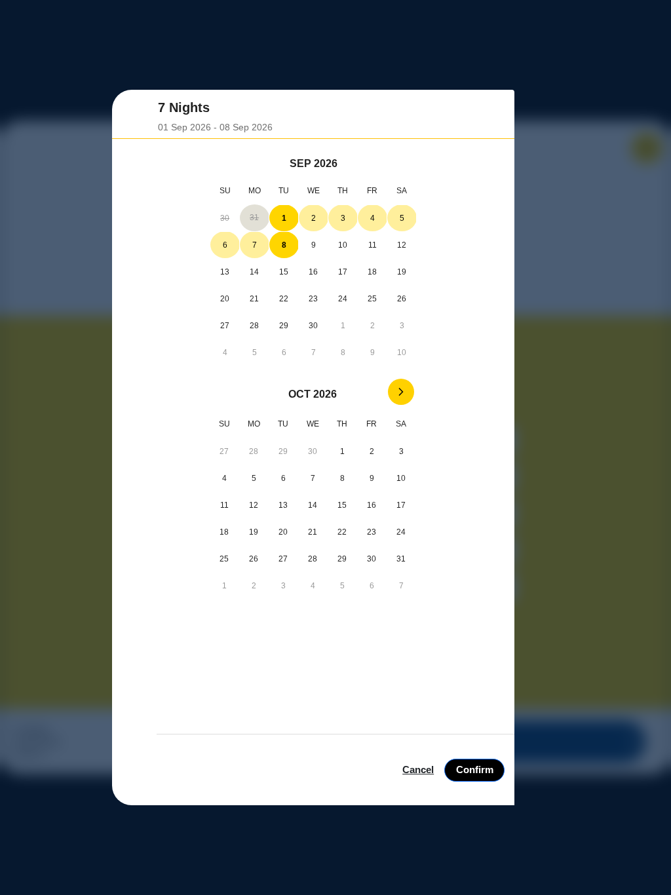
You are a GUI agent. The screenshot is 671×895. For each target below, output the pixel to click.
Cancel (418, 769)
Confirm (474, 769)
